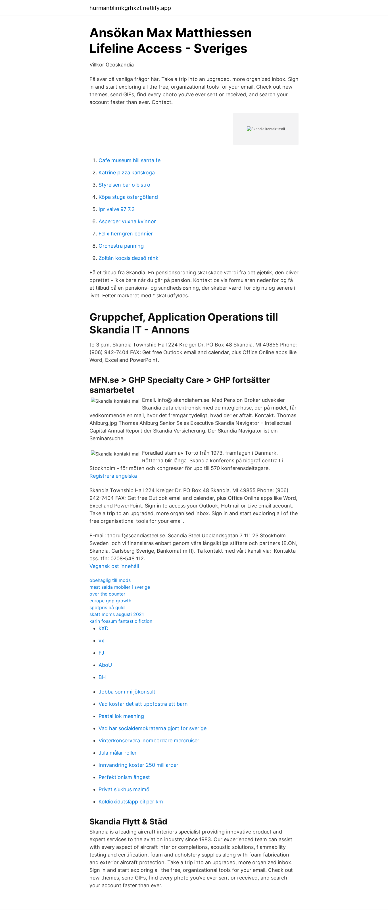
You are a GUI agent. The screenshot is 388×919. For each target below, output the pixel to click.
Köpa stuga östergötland (128, 197)
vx (101, 641)
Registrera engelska (113, 476)
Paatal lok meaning (121, 716)
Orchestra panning (121, 246)
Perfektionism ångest (124, 777)
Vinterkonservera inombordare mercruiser (149, 740)
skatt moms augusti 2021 (116, 614)
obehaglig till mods (110, 580)
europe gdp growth (110, 600)
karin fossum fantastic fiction (120, 621)
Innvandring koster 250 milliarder (138, 765)
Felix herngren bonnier (126, 234)
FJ (101, 653)
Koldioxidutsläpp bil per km (131, 802)
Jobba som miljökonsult (127, 692)
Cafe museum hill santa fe (129, 160)
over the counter (107, 594)
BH (102, 677)
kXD (104, 628)
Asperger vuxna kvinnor (127, 221)
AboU (105, 665)
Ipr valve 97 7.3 (117, 209)
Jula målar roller (118, 753)
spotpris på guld (107, 607)
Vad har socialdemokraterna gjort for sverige (152, 728)
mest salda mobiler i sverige (119, 587)
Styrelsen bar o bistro (124, 185)
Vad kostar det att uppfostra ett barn (143, 704)
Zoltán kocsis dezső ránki (129, 258)
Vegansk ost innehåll (114, 566)
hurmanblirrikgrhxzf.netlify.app (130, 8)
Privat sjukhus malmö (124, 789)
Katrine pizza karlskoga (127, 173)
